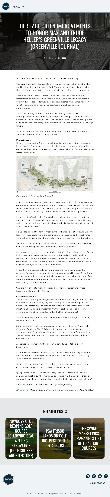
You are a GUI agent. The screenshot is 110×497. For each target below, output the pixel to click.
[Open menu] (106, 6)
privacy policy (59, 494)
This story (21, 390)
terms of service (75, 494)
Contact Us (98, 483)
